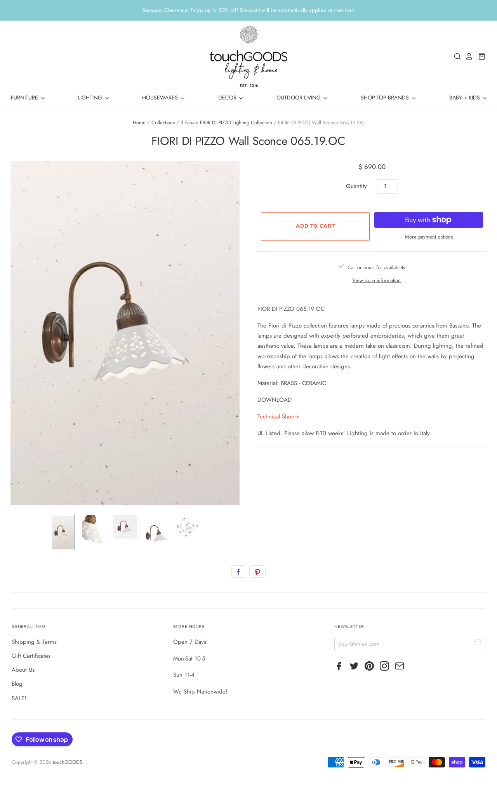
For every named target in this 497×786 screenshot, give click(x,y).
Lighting (91, 97)
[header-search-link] (455, 56)
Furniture (25, 97)
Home (139, 122)
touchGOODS (67, 762)
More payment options (429, 237)
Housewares (160, 97)
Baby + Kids (465, 97)
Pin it (257, 571)
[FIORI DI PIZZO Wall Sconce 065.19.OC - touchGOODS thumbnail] (63, 532)
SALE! (19, 698)
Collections (163, 122)
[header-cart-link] (480, 56)
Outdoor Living (299, 97)
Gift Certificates (31, 656)
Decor (228, 97)
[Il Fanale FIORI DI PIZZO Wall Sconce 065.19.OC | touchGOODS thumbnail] (125, 527)
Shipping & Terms (34, 642)
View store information (376, 280)
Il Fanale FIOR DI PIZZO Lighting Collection (226, 122)
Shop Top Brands (385, 97)
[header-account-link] (467, 56)
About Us (23, 670)
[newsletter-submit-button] (477, 643)
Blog (17, 684)
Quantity (356, 186)
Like (238, 571)
